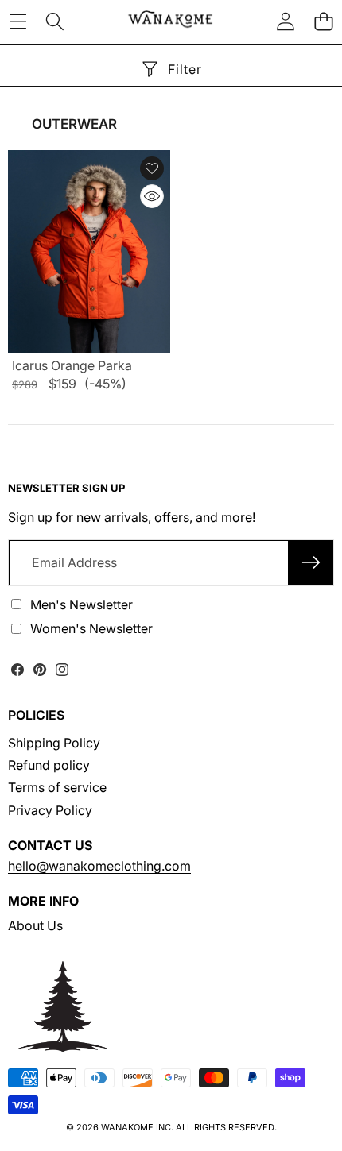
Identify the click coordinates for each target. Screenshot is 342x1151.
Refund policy (49, 765)
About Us (35, 925)
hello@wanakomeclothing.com (99, 866)
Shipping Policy (54, 743)
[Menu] (18, 21)
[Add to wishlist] (152, 168)
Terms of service (57, 787)
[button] (323, 21)
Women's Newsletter (91, 628)
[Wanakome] (170, 21)
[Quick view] (152, 196)
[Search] (54, 21)
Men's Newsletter (81, 604)
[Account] (285, 21)
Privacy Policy (50, 810)
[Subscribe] (311, 562)
